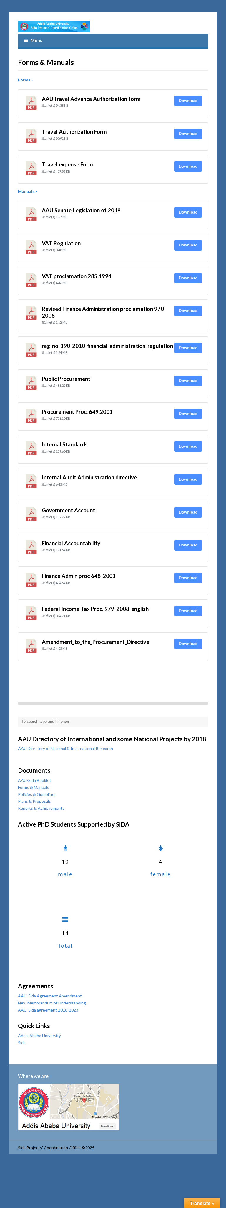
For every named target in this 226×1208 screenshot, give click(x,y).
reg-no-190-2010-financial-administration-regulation (107, 346)
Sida (22, 1042)
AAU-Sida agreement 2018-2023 (48, 1009)
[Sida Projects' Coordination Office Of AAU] (54, 26)
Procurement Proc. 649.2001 (77, 412)
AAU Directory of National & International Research (65, 748)
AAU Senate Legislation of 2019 (81, 210)
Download (188, 100)
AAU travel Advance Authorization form (91, 99)
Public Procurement (66, 379)
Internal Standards (65, 444)
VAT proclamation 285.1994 (77, 276)
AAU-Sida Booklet (34, 780)
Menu (37, 40)
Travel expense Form (67, 164)
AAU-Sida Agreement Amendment (50, 995)
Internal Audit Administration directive (89, 477)
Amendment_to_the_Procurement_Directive (95, 642)
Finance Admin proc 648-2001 (79, 576)
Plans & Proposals (34, 801)
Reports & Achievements (41, 808)
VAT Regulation (61, 243)
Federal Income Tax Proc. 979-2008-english (95, 609)
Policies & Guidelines (37, 794)
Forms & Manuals (33, 787)
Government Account (68, 510)
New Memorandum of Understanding (52, 1002)
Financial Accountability (71, 543)
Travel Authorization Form (74, 132)
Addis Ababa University (39, 1035)
